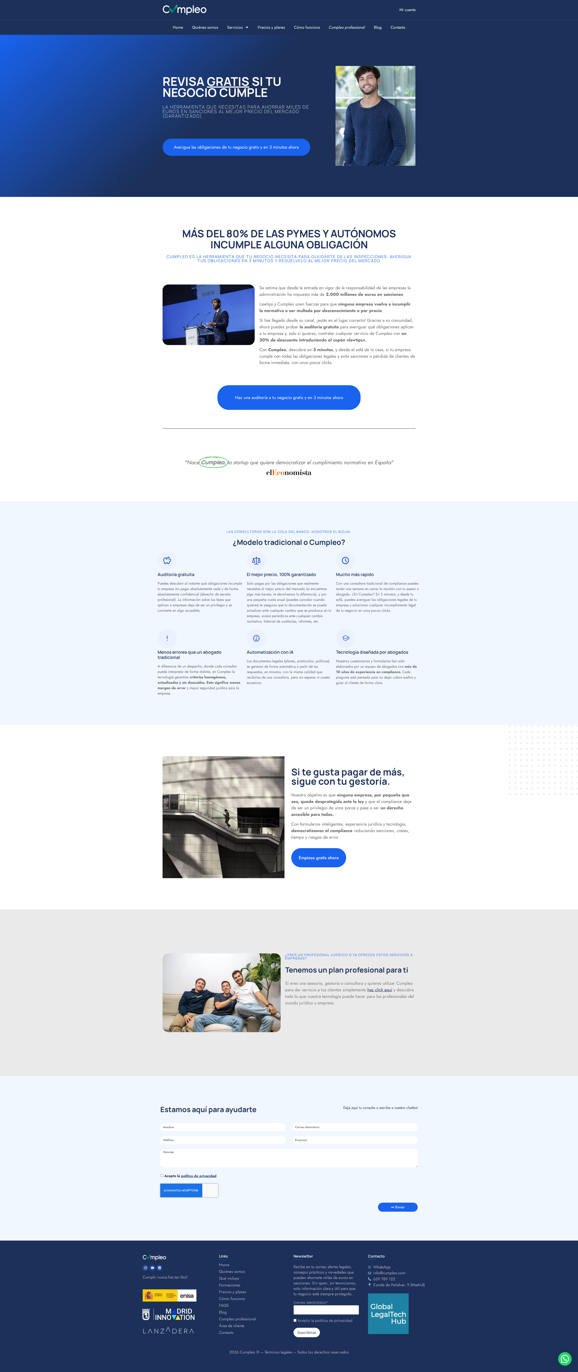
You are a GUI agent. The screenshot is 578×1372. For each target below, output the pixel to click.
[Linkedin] (159, 1268)
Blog (378, 27)
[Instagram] (145, 1268)
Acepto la (190, 1175)
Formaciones (229, 1285)
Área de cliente (231, 1326)
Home (178, 27)
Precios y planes (271, 27)
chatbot (412, 1107)
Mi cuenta (407, 10)
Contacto (398, 27)
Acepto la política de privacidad (325, 1320)
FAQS (224, 1305)
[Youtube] (152, 1268)
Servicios (235, 27)
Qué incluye (229, 1278)
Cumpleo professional (237, 1319)
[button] (565, 1359)
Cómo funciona (307, 27)
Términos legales (278, 1352)
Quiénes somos (205, 27)
